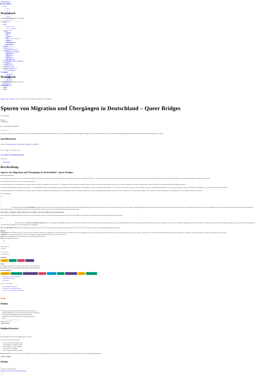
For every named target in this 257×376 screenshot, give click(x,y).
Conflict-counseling (16, 273)
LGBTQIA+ (36, 144)
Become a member (92, 273)
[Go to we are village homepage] (6, 3)
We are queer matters (71, 273)
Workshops (12, 99)
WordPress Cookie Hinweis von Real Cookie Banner (14, 370)
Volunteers (60, 273)
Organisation (5, 267)
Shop (7, 99)
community (12, 260)
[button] (10, 286)
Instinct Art (42, 273)
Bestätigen (8, 356)
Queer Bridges (20, 144)
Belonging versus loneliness (30, 273)
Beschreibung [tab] (6, 162)
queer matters (30, 260)
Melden (7, 323)
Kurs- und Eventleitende (16, 267)
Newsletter (81, 273)
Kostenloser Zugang (11, 144)
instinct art (21, 260)
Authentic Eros (51, 273)
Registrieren (9, 85)
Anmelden (3, 85)
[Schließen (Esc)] (1, 309)
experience (4, 260)
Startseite (3, 99)
